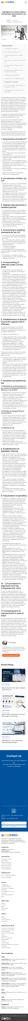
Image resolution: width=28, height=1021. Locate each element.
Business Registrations (6, 868)
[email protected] (5, 850)
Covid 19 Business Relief (6, 894)
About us (3, 903)
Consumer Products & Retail (7, 929)
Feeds (2, 896)
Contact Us (3, 917)
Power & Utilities (5, 942)
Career (2, 916)
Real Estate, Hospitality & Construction (10, 944)
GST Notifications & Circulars (7, 891)
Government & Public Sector (7, 933)
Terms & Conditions (5, 919)
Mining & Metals (5, 939)
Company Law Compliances (7, 888)
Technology (3, 946)
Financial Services (5, 931)
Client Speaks (4, 908)
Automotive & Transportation (7, 928)
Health (2, 934)
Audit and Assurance (6, 867)
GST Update (4, 889)
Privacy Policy (4, 921)
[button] (25, 2)
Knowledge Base (5, 884)
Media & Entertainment (6, 937)
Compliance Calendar (6, 886)
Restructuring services (6, 865)
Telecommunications (6, 947)
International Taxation (6, 863)
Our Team (3, 904)
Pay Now (3, 909)
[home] (7, 2)
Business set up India (6, 859)
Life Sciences (4, 936)
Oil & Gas (3, 941)
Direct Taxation (4, 860)
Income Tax (3, 893)
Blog (2, 906)
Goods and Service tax (6, 862)
